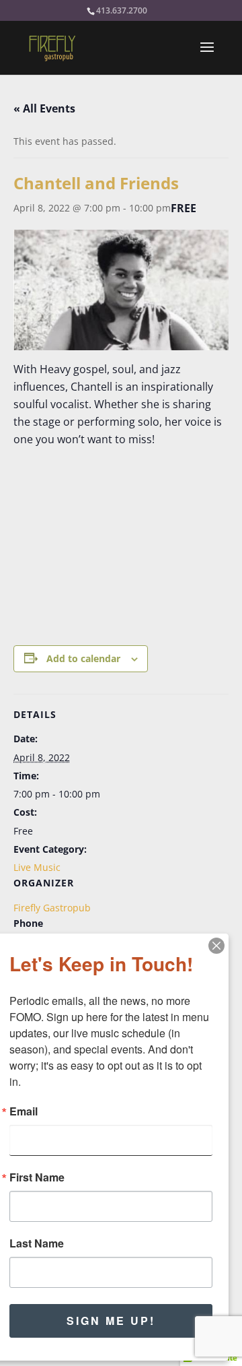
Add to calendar (83, 658)
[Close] (216, 946)
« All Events (44, 108)
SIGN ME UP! (111, 1320)
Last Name (36, 1243)
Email (23, 1111)
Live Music (37, 867)
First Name (37, 1177)
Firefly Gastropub (52, 907)
